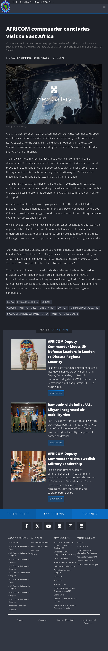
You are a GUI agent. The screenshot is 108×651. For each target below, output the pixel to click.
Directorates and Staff (17, 605)
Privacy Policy (82, 546)
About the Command (18, 538)
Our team (12, 609)
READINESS (90, 513)
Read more (56, 393)
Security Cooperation (40, 542)
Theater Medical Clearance (65, 562)
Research (58, 580)
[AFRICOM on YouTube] (49, 527)
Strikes (34, 554)
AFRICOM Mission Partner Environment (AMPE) (64, 589)
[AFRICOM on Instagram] (71, 527)
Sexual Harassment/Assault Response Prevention (65, 606)
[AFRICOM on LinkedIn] (81, 527)
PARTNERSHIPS (18, 513)
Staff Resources (61, 538)
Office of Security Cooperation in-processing (65, 553)
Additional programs (39, 546)
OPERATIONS (54, 513)
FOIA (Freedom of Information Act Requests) (87, 551)
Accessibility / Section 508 (87, 557)
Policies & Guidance (86, 538)
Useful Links (59, 595)
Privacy (80, 542)
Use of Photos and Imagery (88, 564)
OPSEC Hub (59, 576)
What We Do (36, 538)
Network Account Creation (64, 566)
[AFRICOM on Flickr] (60, 527)
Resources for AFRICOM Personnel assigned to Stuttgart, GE (64, 545)
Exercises (35, 550)
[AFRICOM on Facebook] (27, 527)
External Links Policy (85, 560)
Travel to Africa (60, 584)
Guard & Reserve (61, 558)
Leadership (13, 542)
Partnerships (59, 329)
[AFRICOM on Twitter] (38, 527)
